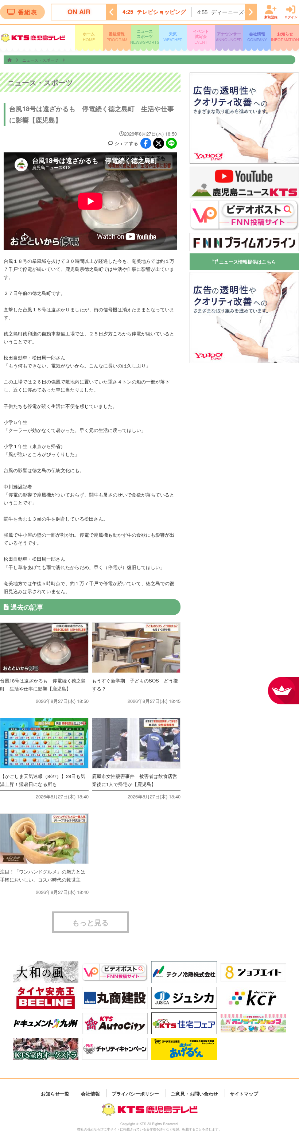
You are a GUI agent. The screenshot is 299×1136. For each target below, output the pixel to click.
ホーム (89, 36)
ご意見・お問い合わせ (194, 1093)
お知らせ (285, 36)
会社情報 (257, 36)
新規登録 (270, 17)
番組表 (28, 12)
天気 (173, 36)
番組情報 (116, 36)
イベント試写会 (201, 36)
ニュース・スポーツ (40, 60)
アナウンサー (229, 36)
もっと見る (90, 922)
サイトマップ (244, 1093)
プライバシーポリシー (135, 1093)
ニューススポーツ (145, 36)
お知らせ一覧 (55, 1093)
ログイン (291, 17)
